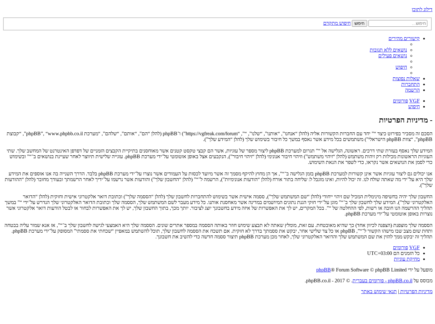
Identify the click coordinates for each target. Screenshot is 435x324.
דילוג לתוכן (422, 9)
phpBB (323, 269)
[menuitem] (388, 50)
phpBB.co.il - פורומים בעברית (382, 280)
